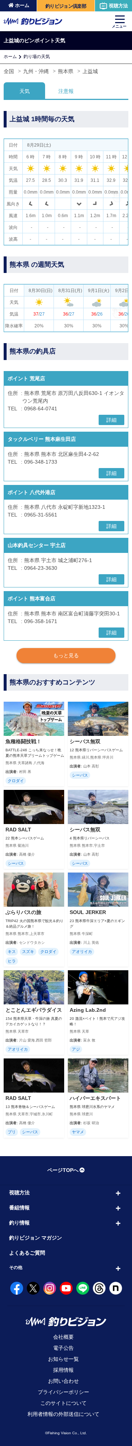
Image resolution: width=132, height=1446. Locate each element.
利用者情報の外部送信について (63, 1414)
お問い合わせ (63, 1381)
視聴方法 (118, 5)
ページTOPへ (62, 1170)
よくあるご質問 (27, 1253)
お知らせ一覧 (63, 1359)
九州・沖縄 (36, 71)
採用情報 (63, 1370)
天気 (24, 91)
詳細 (111, 420)
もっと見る (66, 655)
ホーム (22, 5)
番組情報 (19, 1208)
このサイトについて (63, 1403)
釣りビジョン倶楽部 (65, 6)
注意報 (66, 91)
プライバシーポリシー (63, 1392)
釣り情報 (19, 1223)
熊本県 (65, 71)
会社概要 (63, 1337)
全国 (9, 71)
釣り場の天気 (36, 56)
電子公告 (63, 1348)
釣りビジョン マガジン (35, 1238)
